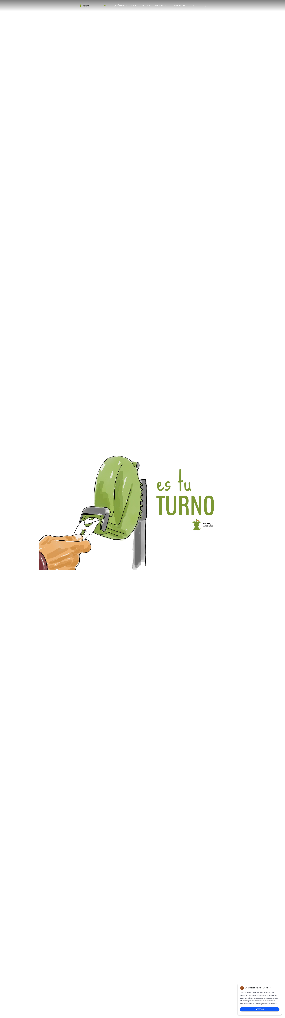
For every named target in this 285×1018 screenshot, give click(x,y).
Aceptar (260, 1009)
